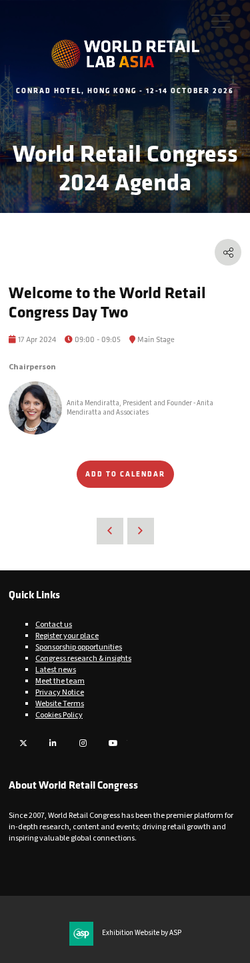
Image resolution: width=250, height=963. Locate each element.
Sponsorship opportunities (78, 647)
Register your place (67, 636)
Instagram (83, 743)
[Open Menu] (221, 21)
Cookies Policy (59, 715)
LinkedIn (53, 743)
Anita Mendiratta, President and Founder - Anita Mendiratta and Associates (140, 408)
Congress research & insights (83, 658)
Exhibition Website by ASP (141, 933)
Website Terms (59, 703)
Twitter (23, 743)
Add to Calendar (125, 474)
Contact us (53, 624)
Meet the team (60, 681)
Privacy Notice (59, 692)
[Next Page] (140, 531)
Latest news (55, 669)
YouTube (113, 743)
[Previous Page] (110, 531)
